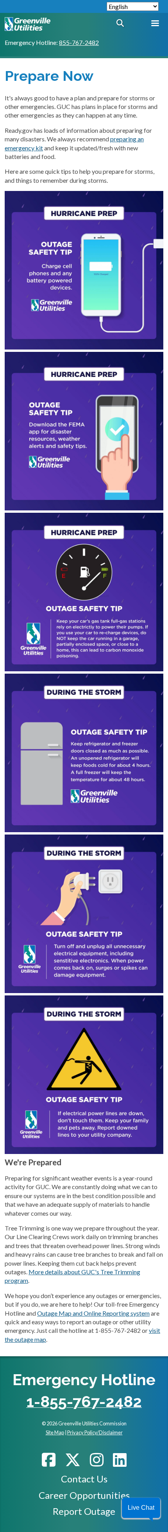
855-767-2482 (79, 42)
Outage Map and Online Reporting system (93, 1313)
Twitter (72, 1460)
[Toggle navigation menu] (154, 24)
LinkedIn (120, 1460)
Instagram (97, 1460)
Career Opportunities (84, 1495)
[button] (141, 1508)
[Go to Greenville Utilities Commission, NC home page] (27, 21)
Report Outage (84, 1511)
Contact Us (84, 1478)
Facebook (48, 1460)
